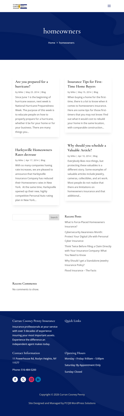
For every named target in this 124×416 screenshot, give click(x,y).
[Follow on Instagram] (31, 379)
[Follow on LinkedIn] (38, 379)
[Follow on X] (23, 379)
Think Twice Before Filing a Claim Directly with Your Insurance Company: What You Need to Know (88, 251)
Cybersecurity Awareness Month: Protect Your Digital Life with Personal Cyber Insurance (86, 236)
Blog (43, 92)
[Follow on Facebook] (15, 379)
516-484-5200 (28, 369)
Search (54, 217)
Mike (20, 92)
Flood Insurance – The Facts (80, 270)
